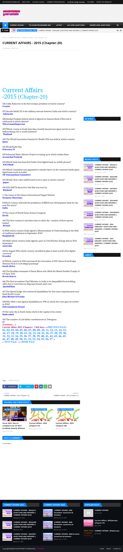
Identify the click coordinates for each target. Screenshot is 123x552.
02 (8, 330)
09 (38, 330)
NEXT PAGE (10, 341)
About (109, 549)
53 (33, 339)
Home (4, 38)
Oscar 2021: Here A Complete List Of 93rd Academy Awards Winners (13, 425)
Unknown (7, 48)
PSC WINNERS (39, 549)
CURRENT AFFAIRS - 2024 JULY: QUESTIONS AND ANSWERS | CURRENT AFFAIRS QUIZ (106, 167)
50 (20, 339)
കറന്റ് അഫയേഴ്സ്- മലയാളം (76, 2)
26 (47, 333)
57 (51, 339)
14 (60, 330)
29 (60, 333)
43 (55, 336)
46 (3, 339)
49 (16, 339)
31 (3, 336)
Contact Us (117, 549)
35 (20, 336)
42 (51, 336)
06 (25, 330)
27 (51, 333)
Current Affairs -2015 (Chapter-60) (65, 424)
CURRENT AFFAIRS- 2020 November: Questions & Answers (63, 524)
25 (42, 333)
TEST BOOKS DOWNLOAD (11, 2)
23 (34, 333)
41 (46, 336)
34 (16, 336)
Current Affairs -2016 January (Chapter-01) (106, 521)
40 (42, 336)
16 (3, 333)
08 (34, 330)
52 (29, 339)
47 (7, 339)
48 (12, 339)
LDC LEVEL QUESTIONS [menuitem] (76, 25)
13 (55, 330)
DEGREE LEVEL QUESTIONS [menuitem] (100, 25)
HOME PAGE (28, 341)
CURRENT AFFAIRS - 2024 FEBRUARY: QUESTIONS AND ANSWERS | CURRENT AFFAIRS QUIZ (106, 228)
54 (38, 339)
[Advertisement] (41, 70)
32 (8, 336)
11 (47, 330)
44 (59, 336)
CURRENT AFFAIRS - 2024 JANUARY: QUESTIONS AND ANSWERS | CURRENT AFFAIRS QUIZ (106, 242)
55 (42, 339)
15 (64, 330)
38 (33, 336)
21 (25, 333)
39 (38, 336)
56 (46, 339)
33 (12, 336)
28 (55, 333)
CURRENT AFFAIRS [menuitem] (17, 25)
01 (3, 330)
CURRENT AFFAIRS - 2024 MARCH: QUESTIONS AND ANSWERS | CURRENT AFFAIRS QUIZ (107, 214)
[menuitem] (5, 25)
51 (25, 339)
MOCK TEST (26, 2)
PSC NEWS (90, 2)
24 (38, 333)
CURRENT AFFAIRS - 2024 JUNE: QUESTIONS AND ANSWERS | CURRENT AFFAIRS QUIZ (106, 179)
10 (42, 330)
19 (16, 333)
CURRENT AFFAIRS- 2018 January (107, 531)
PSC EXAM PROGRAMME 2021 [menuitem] (40, 25)
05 (21, 330)
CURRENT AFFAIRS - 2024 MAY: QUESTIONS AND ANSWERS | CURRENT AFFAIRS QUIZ (68, 30)
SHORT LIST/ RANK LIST (104, 2)
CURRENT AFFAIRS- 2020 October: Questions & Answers (67, 535)
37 (29, 336)
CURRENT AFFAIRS (14, 38)
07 (29, 330)
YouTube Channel (38, 2)
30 (64, 333)
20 (21, 333)
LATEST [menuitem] (59, 25)
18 (12, 333)
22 (29, 333)
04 (16, 330)
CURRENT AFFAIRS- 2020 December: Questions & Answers (63, 512)
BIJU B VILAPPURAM (18, 549)
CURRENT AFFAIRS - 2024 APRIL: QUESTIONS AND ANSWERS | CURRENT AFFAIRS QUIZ (106, 202)
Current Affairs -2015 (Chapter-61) (38, 424)
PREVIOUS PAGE (56, 327)
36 (25, 336)
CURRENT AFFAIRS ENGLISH (56, 2)
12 (51, 330)
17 (8, 333)
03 (12, 330)
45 (64, 336)
